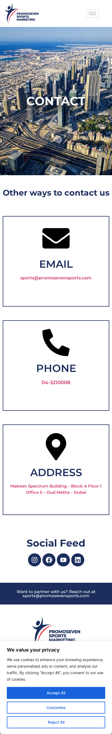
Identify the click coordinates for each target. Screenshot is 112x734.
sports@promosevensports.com (56, 277)
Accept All (56, 692)
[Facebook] (48, 559)
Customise (56, 707)
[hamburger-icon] (92, 13)
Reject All (56, 722)
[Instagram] (34, 559)
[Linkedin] (77, 559)
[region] (56, 687)
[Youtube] (63, 559)
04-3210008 (56, 382)
